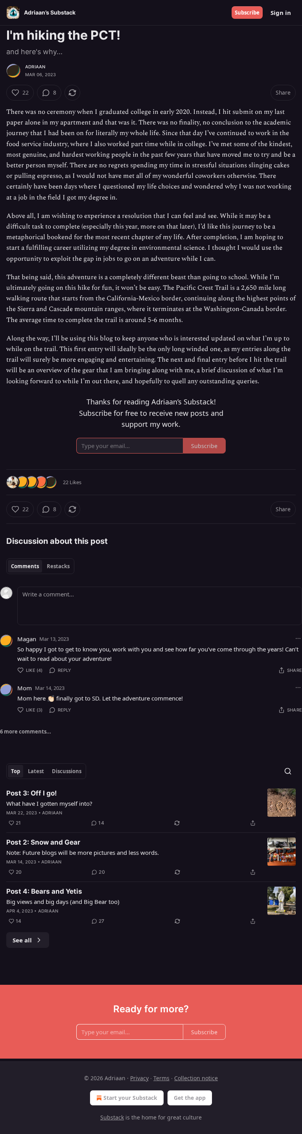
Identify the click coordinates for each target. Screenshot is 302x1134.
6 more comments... (25, 731)
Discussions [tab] (66, 771)
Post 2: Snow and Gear (43, 842)
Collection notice (196, 1078)
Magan (26, 639)
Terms (161, 1078)
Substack (112, 1117)
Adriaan (35, 67)
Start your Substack (130, 1097)
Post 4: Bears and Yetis (44, 891)
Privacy (139, 1078)
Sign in (281, 12)
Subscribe (247, 12)
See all (22, 940)
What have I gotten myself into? (49, 803)
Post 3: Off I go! (31, 793)
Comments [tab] (25, 566)
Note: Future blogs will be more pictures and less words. (82, 852)
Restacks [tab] (58, 566)
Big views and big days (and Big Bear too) (63, 901)
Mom (24, 688)
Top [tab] (15, 771)
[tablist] (40, 566)
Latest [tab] (36, 771)
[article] (151, 808)
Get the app (190, 1097)
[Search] (288, 771)
